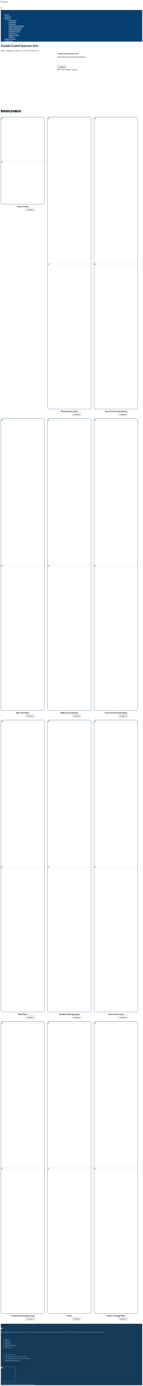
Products (8, 18)
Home (7, 15)
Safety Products (14, 35)
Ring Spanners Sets (63, 57)
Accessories (13, 20)
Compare (61, 67)
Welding (11, 37)
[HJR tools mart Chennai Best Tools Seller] (4, 2)
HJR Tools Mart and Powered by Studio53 (20, 1384)
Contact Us (8, 41)
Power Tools (13, 33)
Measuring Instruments (16, 26)
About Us (8, 17)
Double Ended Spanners (78, 57)
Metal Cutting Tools (15, 28)
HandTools (12, 22)
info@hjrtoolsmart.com (12, 1360)
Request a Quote (10, 39)
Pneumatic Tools (14, 31)
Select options (8, 211)
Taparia (17, 50)
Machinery (12, 24)
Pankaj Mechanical (15, 30)
